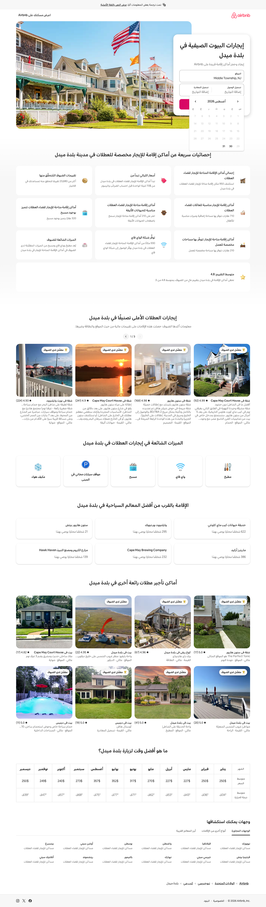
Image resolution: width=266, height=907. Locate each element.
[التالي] (126, 336)
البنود (207, 900)
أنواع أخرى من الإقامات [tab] (214, 830)
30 (230, 146)
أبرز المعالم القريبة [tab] (186, 830)
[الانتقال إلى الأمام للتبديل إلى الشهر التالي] (196, 101)
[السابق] (140, 336)
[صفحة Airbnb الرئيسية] (240, 15)
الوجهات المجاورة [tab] (241, 830)
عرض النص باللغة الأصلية (114, 4)
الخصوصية (218, 900)
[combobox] (211, 78)
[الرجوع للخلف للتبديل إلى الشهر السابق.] (238, 101)
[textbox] (228, 92)
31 (223, 146)
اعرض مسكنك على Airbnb (34, 15)
